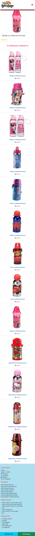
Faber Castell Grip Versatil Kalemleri (12, 504)
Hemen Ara (9, 534)
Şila (3, 513)
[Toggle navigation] (32, 5)
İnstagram (5, 475)
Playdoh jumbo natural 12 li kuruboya (12, 506)
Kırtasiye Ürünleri (7, 519)
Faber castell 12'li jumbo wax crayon (12, 502)
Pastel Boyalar (6, 522)
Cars (3, 508)
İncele (18, 78)
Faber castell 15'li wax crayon (10, 511)
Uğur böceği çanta (7, 509)
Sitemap (4, 477)
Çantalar (4, 520)
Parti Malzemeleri (7, 525)
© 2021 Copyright (6, 479)
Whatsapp (26, 534)
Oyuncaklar (5, 524)
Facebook (5, 474)
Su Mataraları (6, 527)
